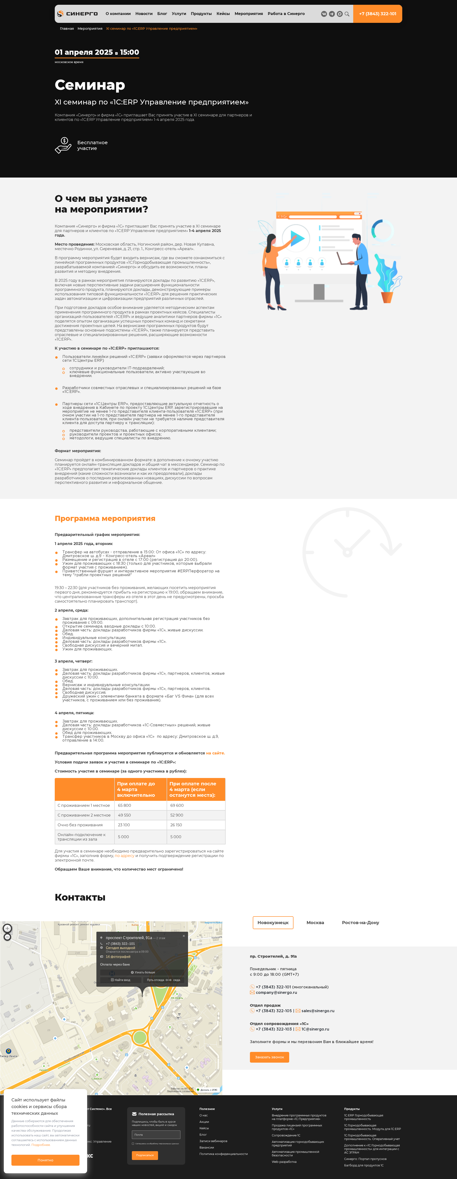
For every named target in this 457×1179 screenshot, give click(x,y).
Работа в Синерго (286, 13)
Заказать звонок (269, 1057)
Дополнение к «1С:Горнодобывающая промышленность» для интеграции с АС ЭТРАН (372, 1149)
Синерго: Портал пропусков (365, 1159)
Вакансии (206, 1147)
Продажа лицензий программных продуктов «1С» (297, 1127)
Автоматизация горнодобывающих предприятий (298, 1143)
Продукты (201, 13)
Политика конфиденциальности (223, 1154)
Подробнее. (41, 1145)
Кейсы (223, 13)
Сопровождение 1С (286, 1135)
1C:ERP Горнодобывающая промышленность (363, 1117)
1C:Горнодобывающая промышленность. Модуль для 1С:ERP (372, 1127)
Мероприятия (249, 13)
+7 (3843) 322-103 (274, 1029)
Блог (162, 13)
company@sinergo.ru (276, 993)
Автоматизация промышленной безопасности (296, 1153)
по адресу (124, 855)
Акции (204, 1122)
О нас (203, 1115)
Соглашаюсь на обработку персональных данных (157, 1144)
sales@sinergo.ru (318, 1011)
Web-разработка (284, 1162)
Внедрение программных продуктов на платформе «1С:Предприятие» (299, 1117)
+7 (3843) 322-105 (274, 1011)
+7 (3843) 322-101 (273, 987)
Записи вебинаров (213, 1141)
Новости (144, 13)
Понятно (45, 1160)
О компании (118, 13)
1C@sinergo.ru (315, 1029)
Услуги (179, 13)
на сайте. (215, 753)
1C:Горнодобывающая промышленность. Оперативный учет (372, 1137)
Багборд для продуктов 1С (364, 1165)
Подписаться (145, 1155)
